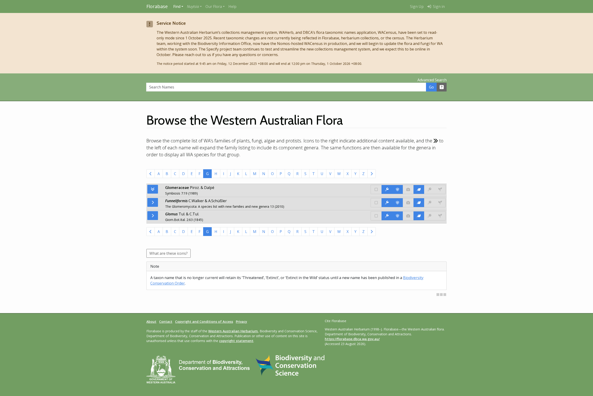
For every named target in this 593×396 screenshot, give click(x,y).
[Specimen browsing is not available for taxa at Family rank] (440, 189)
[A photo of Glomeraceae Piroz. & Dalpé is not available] (408, 189)
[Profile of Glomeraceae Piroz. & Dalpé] (418, 189)
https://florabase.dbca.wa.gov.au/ (352, 339)
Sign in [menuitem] (438, 6)
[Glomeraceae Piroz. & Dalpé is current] (397, 189)
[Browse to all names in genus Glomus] (152, 215)
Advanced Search (432, 79)
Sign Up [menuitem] (417, 6)
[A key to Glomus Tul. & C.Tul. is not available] (429, 215)
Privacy (241, 321)
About (151, 321)
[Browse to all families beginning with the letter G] (152, 189)
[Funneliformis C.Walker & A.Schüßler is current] (397, 202)
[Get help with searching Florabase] (442, 87)
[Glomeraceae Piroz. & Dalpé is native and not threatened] (376, 189)
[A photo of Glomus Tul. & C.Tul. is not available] (408, 215)
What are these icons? (168, 253)
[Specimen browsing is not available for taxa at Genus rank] (440, 202)
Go (431, 87)
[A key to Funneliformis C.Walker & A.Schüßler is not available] (429, 202)
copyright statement (236, 341)
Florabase (157, 6)
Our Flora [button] (213, 6)
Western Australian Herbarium (233, 331)
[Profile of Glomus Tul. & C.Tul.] (418, 215)
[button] (194, 6)
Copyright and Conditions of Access (204, 321)
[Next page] (371, 173)
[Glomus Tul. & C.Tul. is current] (397, 215)
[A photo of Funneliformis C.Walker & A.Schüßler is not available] (408, 202)
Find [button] (176, 6)
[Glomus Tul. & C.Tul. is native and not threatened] (376, 215)
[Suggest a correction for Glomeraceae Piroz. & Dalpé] (387, 189)
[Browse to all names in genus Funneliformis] (152, 202)
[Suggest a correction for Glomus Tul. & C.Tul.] (387, 215)
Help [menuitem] (232, 6)
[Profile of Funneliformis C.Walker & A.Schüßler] (418, 202)
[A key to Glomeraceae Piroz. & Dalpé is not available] (429, 189)
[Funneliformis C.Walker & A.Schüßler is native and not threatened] (376, 202)
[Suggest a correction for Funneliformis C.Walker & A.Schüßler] (387, 202)
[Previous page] (150, 173)
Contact (165, 321)
